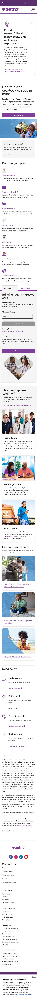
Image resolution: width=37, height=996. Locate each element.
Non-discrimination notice (10, 961)
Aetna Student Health (9, 882)
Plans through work (9, 192)
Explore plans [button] (18, 115)
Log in (29, 3)
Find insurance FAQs (8, 937)
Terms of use (6, 920)
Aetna (4, 868)
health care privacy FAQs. (23, 825)
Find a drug (5, 934)
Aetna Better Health (8, 871)
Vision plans (6, 242)
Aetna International (8, 875)
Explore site (6, 3)
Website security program (10, 967)
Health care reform (8, 959)
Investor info (6, 899)
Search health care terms (10, 942)
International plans (8, 275)
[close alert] (31, 23)
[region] (18, 985)
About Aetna (6, 894)
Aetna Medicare (7, 879)
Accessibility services (9, 953)
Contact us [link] (11, 708)
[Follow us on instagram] (16, 857)
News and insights (8, 902)
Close (34, 977)
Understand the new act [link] (15, 726)
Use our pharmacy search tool (11, 331)
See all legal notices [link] (8, 831)
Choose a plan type (9, 312)
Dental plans (6, 225)
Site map (5, 945)
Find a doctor (6, 931)
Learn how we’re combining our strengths (16, 405)
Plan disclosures (7, 914)
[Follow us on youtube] (26, 857)
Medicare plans (7, 175)
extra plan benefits (12, 536)
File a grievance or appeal (10, 928)
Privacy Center (9, 994)
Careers (4, 897)
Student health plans (9, 259)
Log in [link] (6, 155)
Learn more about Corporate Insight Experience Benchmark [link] (13, 70)
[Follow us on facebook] (11, 857)
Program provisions (8, 917)
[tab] (10, 288)
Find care (18, 351)
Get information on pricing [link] (16, 746)
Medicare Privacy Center (25, 994)
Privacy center (6, 964)
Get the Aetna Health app (10, 939)
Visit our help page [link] (14, 688)
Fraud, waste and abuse (9, 956)
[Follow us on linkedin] (21, 857)
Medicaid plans (7, 209)
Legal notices (6, 912)
